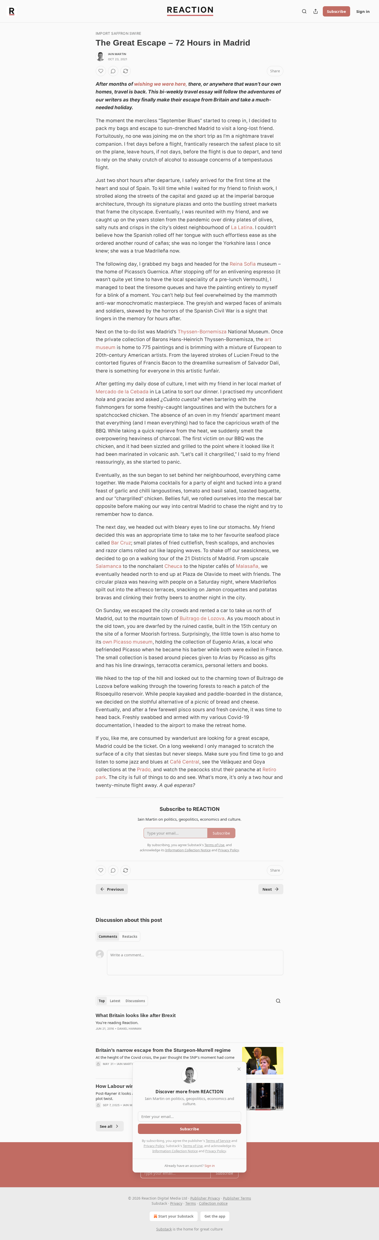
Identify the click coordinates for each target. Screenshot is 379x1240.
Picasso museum (133, 642)
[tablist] (118, 936)
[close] (239, 1069)
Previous (115, 889)
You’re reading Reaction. (117, 1022)
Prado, (144, 770)
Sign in (363, 11)
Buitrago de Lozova (202, 618)
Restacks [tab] (129, 936)
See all (106, 1126)
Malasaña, (248, 566)
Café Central (184, 762)
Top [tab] (102, 1001)
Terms (190, 1203)
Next (267, 889)
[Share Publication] (315, 11)
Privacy (176, 1203)
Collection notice (213, 1203)
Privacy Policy (154, 1145)
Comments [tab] (108, 936)
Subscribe (336, 11)
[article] (189, 1025)
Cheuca (173, 566)
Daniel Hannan (129, 1028)
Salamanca (108, 566)
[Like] (101, 71)
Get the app (214, 1216)
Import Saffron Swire (118, 33)
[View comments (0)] (113, 71)
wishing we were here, (160, 84)
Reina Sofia (243, 264)
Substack (164, 1229)
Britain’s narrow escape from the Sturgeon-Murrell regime (163, 1050)
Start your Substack (176, 1216)
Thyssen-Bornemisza (202, 332)
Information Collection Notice (175, 1151)
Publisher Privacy (205, 1198)
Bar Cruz (121, 543)
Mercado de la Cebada (122, 392)
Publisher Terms (237, 1198)
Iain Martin (117, 54)
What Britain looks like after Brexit (136, 1015)
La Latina (241, 227)
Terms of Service (218, 1140)
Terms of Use (193, 1145)
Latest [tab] (115, 1001)
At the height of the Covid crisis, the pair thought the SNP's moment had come (165, 1057)
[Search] (304, 11)
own (107, 642)
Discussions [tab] (135, 1001)
